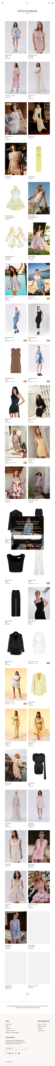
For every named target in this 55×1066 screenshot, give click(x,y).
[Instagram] (27, 546)
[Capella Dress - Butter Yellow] (16, 968)
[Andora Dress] (16, 159)
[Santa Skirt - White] (16, 684)
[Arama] (49, 3)
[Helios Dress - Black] (16, 401)
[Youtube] (24, 546)
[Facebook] (22, 546)
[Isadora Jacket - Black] (16, 644)
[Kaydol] (27, 1048)
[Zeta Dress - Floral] (39, 968)
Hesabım (40, 1028)
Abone (27, 541)
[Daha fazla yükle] (27, 994)
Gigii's (10, 1061)
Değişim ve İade (42, 1026)
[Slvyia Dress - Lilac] (39, 483)
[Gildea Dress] (39, 159)
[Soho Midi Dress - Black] (39, 320)
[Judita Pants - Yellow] (16, 725)
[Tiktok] (30, 546)
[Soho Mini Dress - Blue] (39, 360)
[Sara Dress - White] (39, 644)
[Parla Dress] (16, 846)
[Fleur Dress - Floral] (16, 806)
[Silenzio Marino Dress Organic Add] (16, 198)
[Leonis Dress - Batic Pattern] (39, 927)
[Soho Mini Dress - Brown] (16, 360)
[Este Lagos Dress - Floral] (16, 279)
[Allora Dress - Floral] (39, 78)
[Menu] (2, 2)
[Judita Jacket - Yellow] (39, 684)
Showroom (8, 1028)
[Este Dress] (16, 483)
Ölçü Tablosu (41, 1030)
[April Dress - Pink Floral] (39, 887)
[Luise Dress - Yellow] (39, 442)
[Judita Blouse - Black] (16, 562)
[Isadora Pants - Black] (16, 603)
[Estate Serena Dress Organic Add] (39, 198)
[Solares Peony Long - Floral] (39, 238)
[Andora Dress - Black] (39, 765)
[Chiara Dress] (16, 765)
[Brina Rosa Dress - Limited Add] (16, 238)
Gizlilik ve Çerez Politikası (12, 1032)
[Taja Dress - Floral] (16, 78)
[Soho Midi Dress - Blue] (16, 320)
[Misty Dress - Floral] (16, 887)
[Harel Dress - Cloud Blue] (16, 927)
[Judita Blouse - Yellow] (39, 725)
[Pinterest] (33, 546)
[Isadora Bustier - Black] (39, 603)
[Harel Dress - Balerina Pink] (39, 846)
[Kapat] (41, 518)
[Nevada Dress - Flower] (16, 442)
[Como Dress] (39, 118)
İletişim (7, 1026)
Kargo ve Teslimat (42, 1024)
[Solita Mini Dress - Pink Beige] (39, 37)
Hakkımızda (9, 1024)
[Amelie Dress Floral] (16, 37)
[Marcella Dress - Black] (39, 401)
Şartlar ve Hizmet (10, 1030)
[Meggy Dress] (39, 279)
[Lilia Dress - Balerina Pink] (39, 806)
